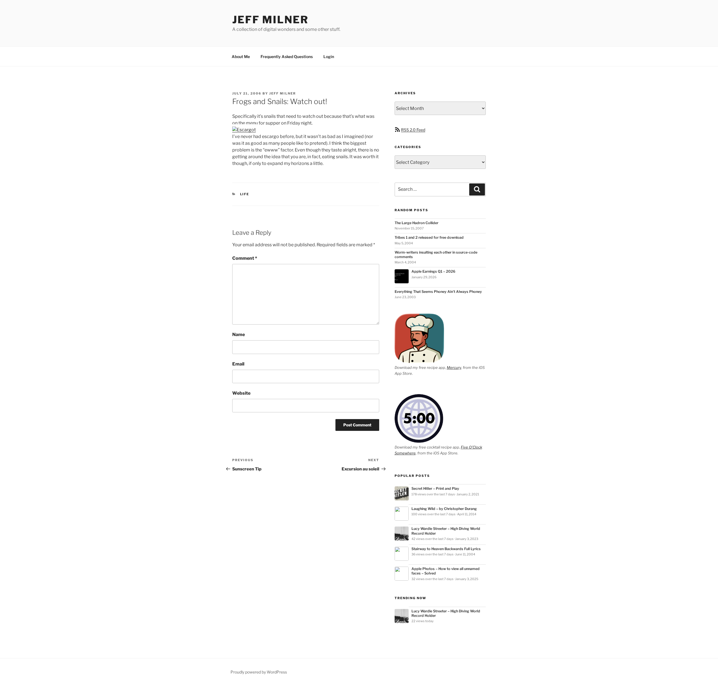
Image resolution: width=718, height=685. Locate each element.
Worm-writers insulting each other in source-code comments (436, 254)
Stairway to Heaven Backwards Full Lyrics (446, 549)
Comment (244, 258)
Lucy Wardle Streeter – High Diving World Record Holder (445, 531)
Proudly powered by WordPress (259, 672)
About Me (241, 56)
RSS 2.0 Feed (413, 129)
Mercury (454, 367)
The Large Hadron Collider (416, 223)
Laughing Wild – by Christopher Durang (444, 509)
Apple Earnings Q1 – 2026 (433, 271)
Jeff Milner (270, 19)
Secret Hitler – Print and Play (435, 488)
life (244, 194)
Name (238, 334)
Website (241, 393)
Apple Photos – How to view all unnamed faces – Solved (445, 571)
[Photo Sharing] (244, 129)
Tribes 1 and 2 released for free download (429, 237)
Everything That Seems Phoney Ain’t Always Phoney (438, 291)
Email (238, 364)
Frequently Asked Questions (287, 56)
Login (328, 56)
